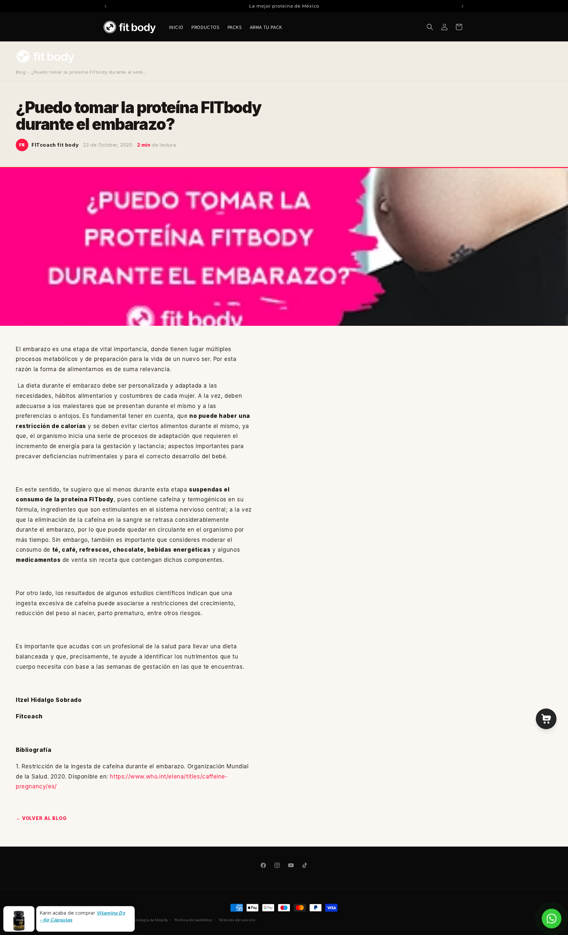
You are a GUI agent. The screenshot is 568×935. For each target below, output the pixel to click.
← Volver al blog (41, 818)
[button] (430, 27)
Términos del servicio (237, 920)
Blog (20, 72)
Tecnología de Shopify (149, 920)
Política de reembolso (193, 920)
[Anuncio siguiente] (462, 6)
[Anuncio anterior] (105, 6)
